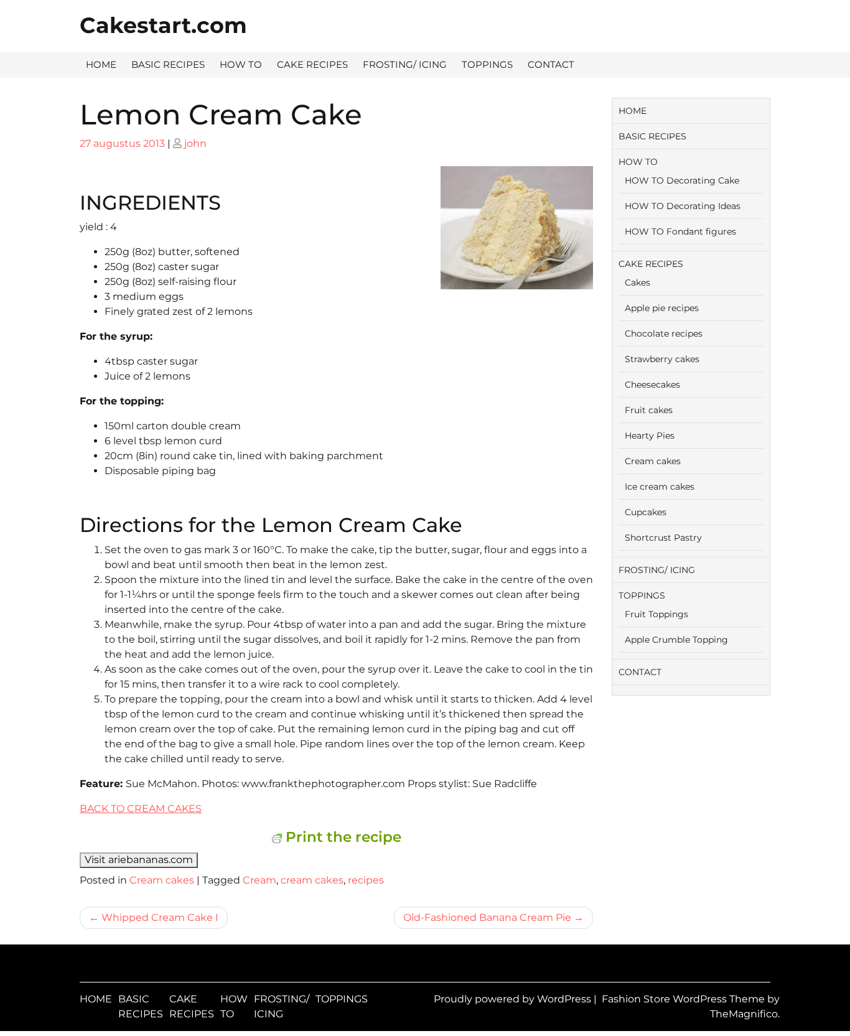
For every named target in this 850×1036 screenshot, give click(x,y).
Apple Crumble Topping (676, 639)
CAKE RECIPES (312, 64)
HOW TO (241, 64)
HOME (101, 64)
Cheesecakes (652, 384)
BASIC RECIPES (168, 64)
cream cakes (312, 880)
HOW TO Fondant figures (680, 231)
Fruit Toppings (656, 614)
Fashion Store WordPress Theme (684, 999)
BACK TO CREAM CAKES (141, 808)
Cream (259, 880)
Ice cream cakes (659, 486)
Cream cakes (161, 880)
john (195, 143)
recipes (366, 880)
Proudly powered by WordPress (514, 999)
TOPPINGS (487, 64)
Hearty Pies (650, 435)
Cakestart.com (163, 25)
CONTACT (551, 64)
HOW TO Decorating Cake (682, 180)
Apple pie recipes (662, 308)
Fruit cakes (649, 410)
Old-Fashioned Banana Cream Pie (487, 917)
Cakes (637, 282)
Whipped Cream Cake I (159, 917)
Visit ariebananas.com (139, 860)
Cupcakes (645, 512)
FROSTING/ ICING (405, 64)
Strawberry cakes (662, 359)
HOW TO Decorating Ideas (682, 206)
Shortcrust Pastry (663, 537)
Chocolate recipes (664, 333)
